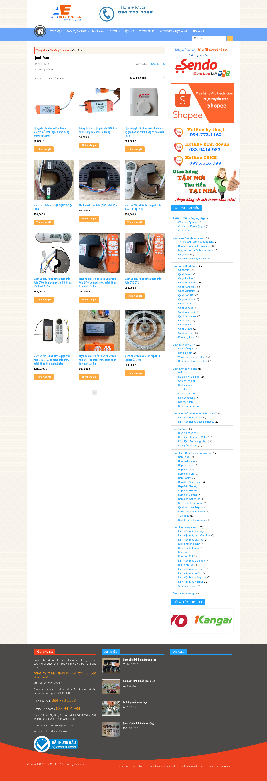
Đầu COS (183, 230)
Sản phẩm (98, 31)
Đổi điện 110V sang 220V (192, 437)
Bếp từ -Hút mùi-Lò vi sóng (193, 245)
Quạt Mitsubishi (187, 290)
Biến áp (182, 372)
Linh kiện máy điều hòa (191, 560)
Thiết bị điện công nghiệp (189, 218)
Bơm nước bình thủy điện (192, 361)
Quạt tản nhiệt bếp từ (190, 507)
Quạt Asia (183, 269)
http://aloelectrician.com (57, 731)
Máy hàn (183, 552)
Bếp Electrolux (186, 465)
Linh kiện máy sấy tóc (190, 539)
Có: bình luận (159, 64)
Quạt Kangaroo (187, 286)
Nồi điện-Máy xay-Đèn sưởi (194, 258)
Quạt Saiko (184, 324)
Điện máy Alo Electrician (188, 237)
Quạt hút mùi (185, 332)
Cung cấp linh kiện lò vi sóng (138, 723)
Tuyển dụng (146, 31)
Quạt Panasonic (187, 316)
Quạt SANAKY (186, 295)
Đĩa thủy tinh (185, 401)
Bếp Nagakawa (187, 469)
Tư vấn (114, 31)
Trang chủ (41, 50)
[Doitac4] (184, 620)
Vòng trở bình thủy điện (191, 356)
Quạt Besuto (185, 328)
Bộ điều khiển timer (189, 376)
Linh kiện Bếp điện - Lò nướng (192, 453)
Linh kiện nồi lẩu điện (190, 417)
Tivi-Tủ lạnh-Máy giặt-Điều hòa (196, 241)
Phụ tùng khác (186, 337)
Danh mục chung (183, 593)
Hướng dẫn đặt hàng (173, 31)
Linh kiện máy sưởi (189, 573)
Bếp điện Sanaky (188, 486)
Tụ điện (182, 389)
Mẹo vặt (129, 31)
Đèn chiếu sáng (187, 393)
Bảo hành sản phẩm (220, 766)
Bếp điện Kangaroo (189, 498)
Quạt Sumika (185, 307)
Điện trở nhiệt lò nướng (191, 519)
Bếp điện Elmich (187, 490)
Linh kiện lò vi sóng (185, 368)
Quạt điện (183, 254)
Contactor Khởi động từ (191, 226)
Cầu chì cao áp (187, 380)
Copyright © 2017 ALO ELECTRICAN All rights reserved (56, 764)
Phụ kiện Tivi (185, 556)
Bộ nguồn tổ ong (187, 445)
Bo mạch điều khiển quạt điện (139, 681)
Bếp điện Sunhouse (189, 482)
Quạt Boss (184, 274)
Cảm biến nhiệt (187, 585)
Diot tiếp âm (185, 385)
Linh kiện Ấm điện (184, 344)
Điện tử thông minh (189, 543)
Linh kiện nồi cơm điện (135, 702)
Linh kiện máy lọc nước (191, 569)
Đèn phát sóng (186, 397)
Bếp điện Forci (186, 473)
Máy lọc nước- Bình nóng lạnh (195, 250)
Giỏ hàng (198, 31)
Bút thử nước (185, 564)
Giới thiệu (56, 31)
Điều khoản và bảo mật (162, 766)
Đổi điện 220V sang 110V (192, 441)
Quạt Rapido (185, 278)
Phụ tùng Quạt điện (60, 50)
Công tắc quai (186, 348)
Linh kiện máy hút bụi (190, 581)
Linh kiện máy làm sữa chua (194, 535)
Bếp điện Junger (187, 494)
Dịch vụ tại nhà (76, 31)
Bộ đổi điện (180, 429)
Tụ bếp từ (183, 515)
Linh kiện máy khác (185, 527)
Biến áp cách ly (187, 432)
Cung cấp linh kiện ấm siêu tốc (139, 660)
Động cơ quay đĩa (188, 406)
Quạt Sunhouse (187, 282)
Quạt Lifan (184, 320)
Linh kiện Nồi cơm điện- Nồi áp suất (195, 413)
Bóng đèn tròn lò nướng (192, 511)
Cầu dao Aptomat (188, 222)
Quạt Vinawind (186, 311)
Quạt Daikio (185, 303)
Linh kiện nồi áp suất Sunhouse (196, 421)
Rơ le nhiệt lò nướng (190, 503)
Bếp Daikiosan (186, 460)
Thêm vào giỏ (43, 149)
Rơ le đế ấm (185, 352)
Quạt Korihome (187, 299)
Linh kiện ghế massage (191, 531)
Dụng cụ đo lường (188, 548)
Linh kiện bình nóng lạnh (192, 577)
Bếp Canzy (184, 477)
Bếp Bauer (184, 456)
